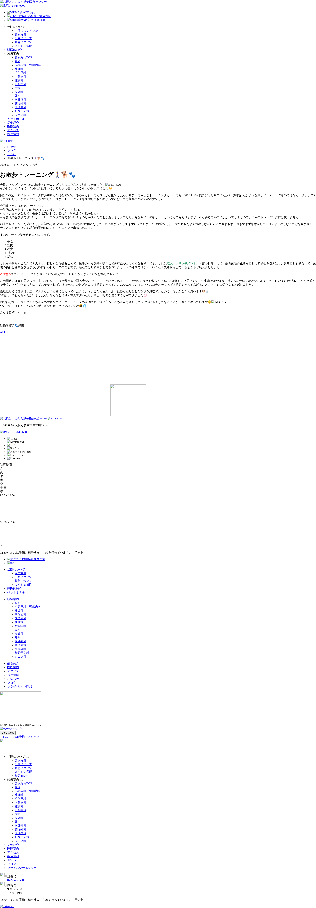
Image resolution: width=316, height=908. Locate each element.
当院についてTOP (26, 30)
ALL (3, 332)
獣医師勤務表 (36, 20)
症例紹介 (13, 122)
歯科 (17, 88)
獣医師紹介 (14, 49)
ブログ (11, 682)
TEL (5, 736)
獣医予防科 (22, 111)
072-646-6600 (17, 5)
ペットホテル (16, 118)
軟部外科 (20, 99)
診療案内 (13, 599)
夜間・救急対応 (41, 16)
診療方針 (20, 34)
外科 (17, 95)
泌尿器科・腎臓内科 (28, 65)
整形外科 (20, 103)
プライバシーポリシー (22, 686)
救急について (23, 42)
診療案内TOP (23, 57)
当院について (16, 569)
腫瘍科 (19, 80)
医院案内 (13, 126)
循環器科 (20, 107)
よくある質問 (23, 45)
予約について (23, 38)
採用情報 (13, 134)
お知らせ (13, 678)
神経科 (19, 68)
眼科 (17, 61)
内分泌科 (20, 76)
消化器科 (20, 72)
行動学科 (20, 84)
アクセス (13, 130)
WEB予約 (29, 12)
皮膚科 (19, 92)
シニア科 (20, 115)
